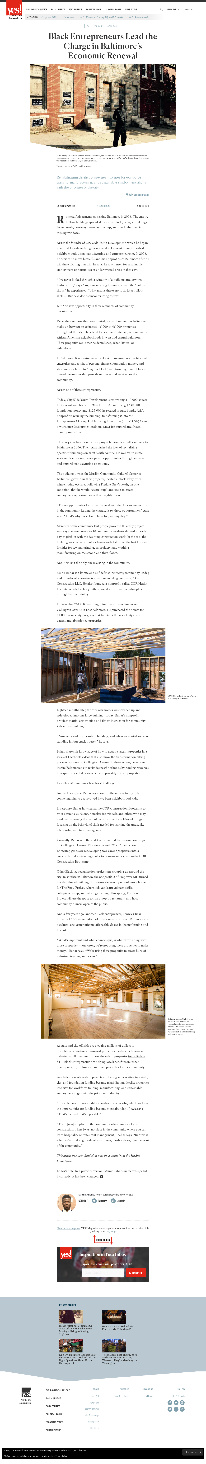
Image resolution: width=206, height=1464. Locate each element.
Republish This (103, 1240)
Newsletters (131, 9)
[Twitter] (176, 1402)
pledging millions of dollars (113, 1045)
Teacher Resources (91, 1408)
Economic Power (113, 9)
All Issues (149, 1396)
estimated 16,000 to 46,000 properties (110, 326)
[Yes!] (14, 8)
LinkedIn (120, 1201)
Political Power (94, 9)
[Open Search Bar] (161, 9)
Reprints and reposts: (68, 1228)
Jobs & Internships (92, 1415)
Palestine (68, 17)
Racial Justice (58, 9)
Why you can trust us (138, 195)
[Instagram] (182, 1402)
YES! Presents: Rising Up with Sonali (101, 17)
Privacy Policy (93, 1421)
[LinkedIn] (176, 1409)
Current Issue (53, 1430)
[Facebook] (170, 1402)
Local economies (95, 26)
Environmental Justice (36, 9)
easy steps (111, 1231)
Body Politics (75, 9)
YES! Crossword (138, 17)
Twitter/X (102, 1201)
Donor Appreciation (121, 1396)
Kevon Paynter (67, 205)
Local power (113, 26)
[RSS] (182, 1409)
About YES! (94, 1396)
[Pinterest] (170, 1409)
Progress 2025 (49, 17)
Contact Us (94, 1428)
